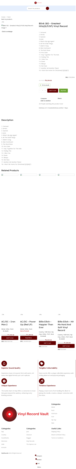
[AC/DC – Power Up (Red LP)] (28, 243)
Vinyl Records (30, 441)
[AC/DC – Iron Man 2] (9, 243)
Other (63, 337)
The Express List (31, 444)
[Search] (47, 8)
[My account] (74, 3)
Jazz (27, 431)
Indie (2, 444)
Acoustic (3, 447)
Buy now (63, 90)
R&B (52, 423)
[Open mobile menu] (2, 3)
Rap (2, 431)
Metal (53, 407)
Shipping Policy (55, 431)
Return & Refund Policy (58, 435)
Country (60, 335)
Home (3, 17)
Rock (8, 17)
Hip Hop (53, 420)
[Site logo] (38, 3)
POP (67, 337)
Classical (29, 435)
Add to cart (52, 90)
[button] (9, 338)
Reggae (28, 438)
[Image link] (25, 414)
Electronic (4, 441)
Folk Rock (66, 335)
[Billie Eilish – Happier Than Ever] (47, 243)
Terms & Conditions (57, 438)
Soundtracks (5, 438)
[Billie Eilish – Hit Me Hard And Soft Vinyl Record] (66, 243)
